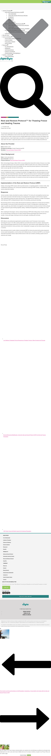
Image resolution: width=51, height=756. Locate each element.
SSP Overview (12, 13)
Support (4, 567)
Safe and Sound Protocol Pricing (18, 15)
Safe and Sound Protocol (8, 553)
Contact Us (5, 574)
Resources (4, 45)
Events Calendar (10, 51)
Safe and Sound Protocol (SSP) (14, 12)
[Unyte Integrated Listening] (6, 59)
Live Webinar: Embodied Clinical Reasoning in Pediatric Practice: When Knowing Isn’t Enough (24, 340)
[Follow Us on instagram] (7, 593)
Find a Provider (9, 56)
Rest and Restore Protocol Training (18, 28)
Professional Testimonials (12, 53)
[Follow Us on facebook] (3, 593)
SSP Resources (9, 50)
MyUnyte (10, 20)
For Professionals (6, 537)
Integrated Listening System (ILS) (14, 30)
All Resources (9, 46)
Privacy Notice (26, 611)
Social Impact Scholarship (8, 572)
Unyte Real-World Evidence (13, 38)
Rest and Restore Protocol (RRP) (14, 23)
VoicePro (7, 33)
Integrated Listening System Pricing (18, 31)
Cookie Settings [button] (23, 755)
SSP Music (11, 18)
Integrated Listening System (8, 556)
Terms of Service (27, 614)
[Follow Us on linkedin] (5, 593)
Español (4, 549)
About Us (5, 565)
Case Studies (8, 40)
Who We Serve (5, 35)
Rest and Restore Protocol (8, 558)
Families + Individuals (7, 54)
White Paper (8, 43)
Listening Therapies (6, 10)
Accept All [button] (29, 755)
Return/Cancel (6, 570)
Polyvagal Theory (10, 41)
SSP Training (11, 22)
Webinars (7, 48)
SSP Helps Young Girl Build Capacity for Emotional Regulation (17, 531)
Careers (4, 579)
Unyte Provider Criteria (7, 577)
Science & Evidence (6, 36)
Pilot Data (11, 27)
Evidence (11, 17)
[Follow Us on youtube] (9, 593)
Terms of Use (27, 613)
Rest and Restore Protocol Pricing (18, 25)
